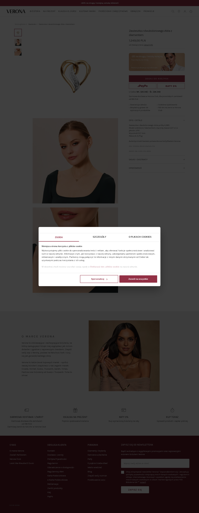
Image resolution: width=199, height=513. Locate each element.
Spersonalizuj (97, 279)
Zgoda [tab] (59, 237)
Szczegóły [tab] (99, 237)
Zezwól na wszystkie (138, 279)
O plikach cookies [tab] (140, 237)
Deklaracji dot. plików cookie (104, 267)
